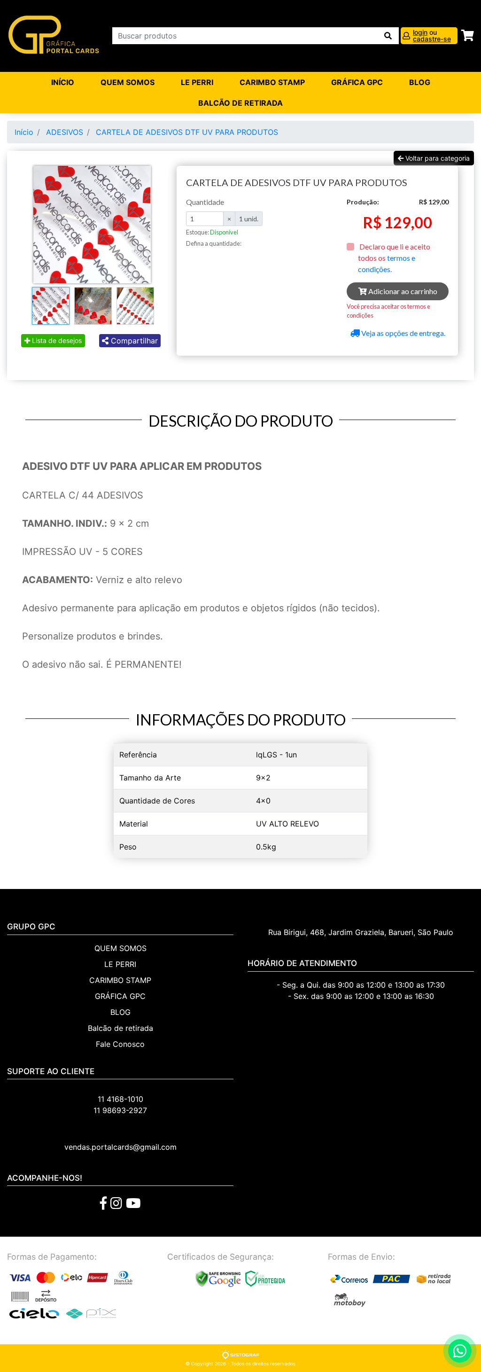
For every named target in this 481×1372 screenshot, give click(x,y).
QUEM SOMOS (128, 82)
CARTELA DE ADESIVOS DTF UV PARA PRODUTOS (187, 132)
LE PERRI (197, 82)
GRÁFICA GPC (357, 82)
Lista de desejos (56, 340)
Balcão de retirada (120, 1028)
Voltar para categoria (436, 158)
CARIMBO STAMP (272, 82)
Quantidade (205, 201)
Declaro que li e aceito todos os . (394, 257)
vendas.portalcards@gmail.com (120, 1147)
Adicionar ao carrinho (402, 291)
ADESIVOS (64, 132)
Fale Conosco (120, 1044)
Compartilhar (133, 340)
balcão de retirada (240, 103)
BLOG (419, 82)
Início (62, 82)
